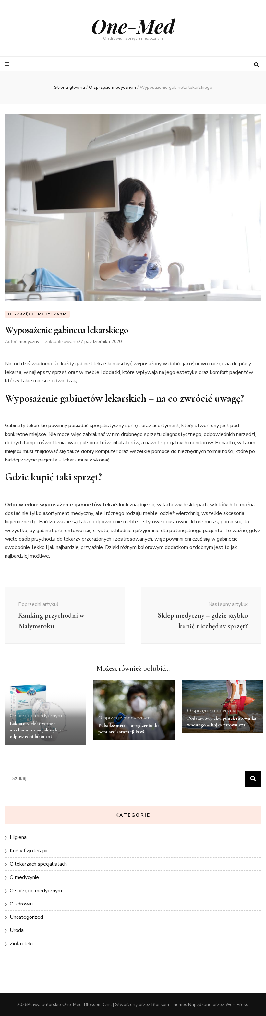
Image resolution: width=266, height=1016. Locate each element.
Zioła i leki (21, 943)
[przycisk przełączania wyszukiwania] (256, 65)
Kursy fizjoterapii (28, 850)
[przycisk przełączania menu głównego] (8, 64)
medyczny (29, 341)
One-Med (133, 26)
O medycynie (24, 877)
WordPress (236, 1004)
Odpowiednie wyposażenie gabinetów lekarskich (66, 504)
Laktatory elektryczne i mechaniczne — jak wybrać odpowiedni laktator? (37, 729)
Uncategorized (26, 917)
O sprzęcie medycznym (37, 314)
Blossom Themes (169, 1004)
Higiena (18, 837)
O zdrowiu (21, 903)
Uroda (17, 930)
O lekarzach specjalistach (38, 864)
